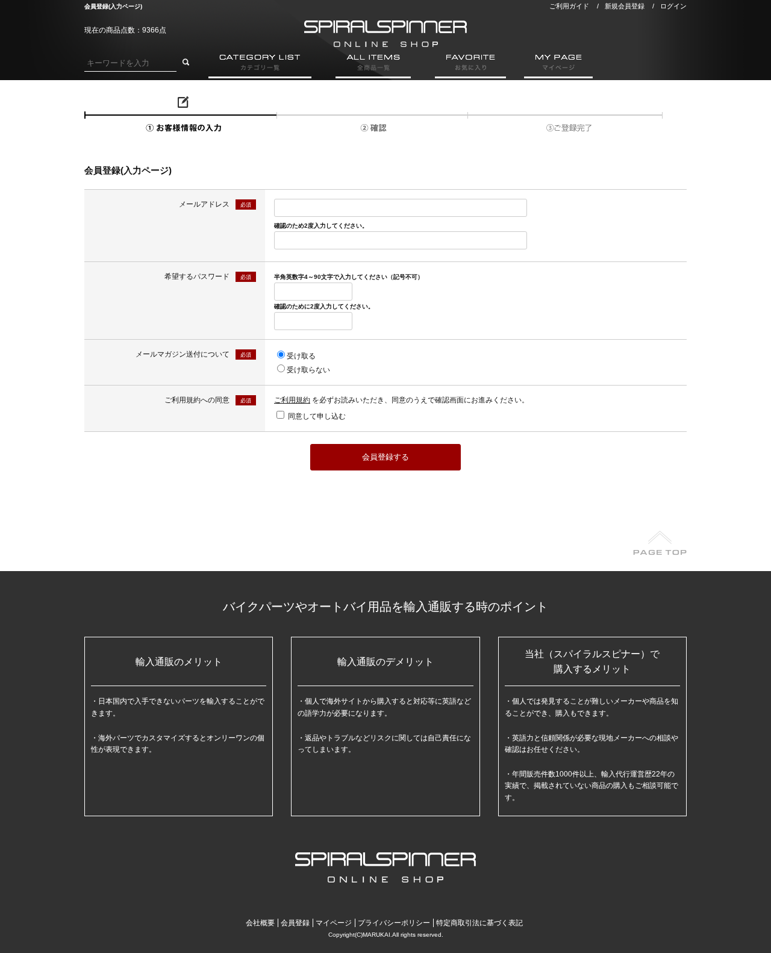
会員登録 (295, 923)
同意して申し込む (317, 416)
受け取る (301, 356)
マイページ (334, 923)
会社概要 (260, 923)
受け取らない (308, 370)
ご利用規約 (292, 400)
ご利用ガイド (569, 6)
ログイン (673, 6)
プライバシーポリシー (394, 923)
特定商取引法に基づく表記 (479, 923)
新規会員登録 (625, 6)
